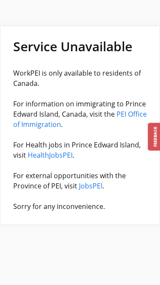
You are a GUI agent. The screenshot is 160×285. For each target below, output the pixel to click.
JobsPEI (90, 186)
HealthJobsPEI (50, 155)
